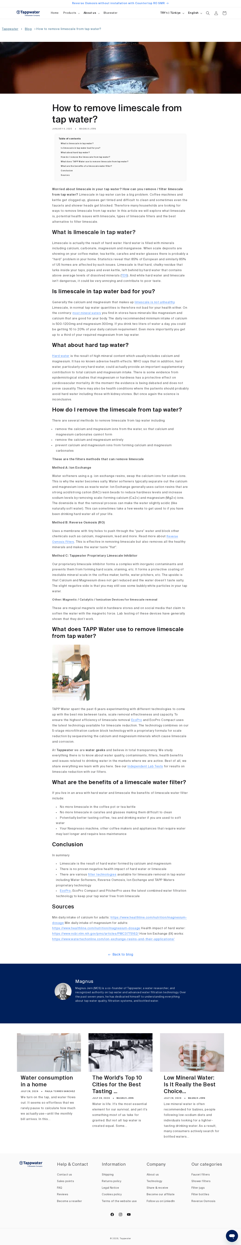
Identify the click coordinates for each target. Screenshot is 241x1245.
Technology (154, 1181)
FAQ (59, 1188)
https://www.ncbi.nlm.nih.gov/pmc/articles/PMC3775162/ (95, 933)
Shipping (108, 1174)
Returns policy (111, 1181)
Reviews (62, 1194)
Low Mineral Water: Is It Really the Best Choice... (190, 1084)
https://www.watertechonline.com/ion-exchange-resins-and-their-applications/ (113, 939)
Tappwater (10, 29)
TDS (124, 275)
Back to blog (122, 954)
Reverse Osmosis (203, 1201)
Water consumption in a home (47, 1081)
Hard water (60, 356)
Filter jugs (198, 1188)
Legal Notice (110, 1188)
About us (90, 13)
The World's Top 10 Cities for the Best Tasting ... (117, 1084)
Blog (28, 29)
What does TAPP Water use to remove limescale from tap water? (95, 162)
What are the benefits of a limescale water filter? (86, 166)
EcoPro (136, 720)
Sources (65, 175)
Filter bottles (200, 1194)
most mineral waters (86, 313)
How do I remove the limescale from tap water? (85, 157)
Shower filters (200, 1181)
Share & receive (157, 1188)
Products (69, 13)
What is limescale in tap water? (77, 144)
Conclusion (67, 171)
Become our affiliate (161, 1194)
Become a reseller (69, 1201)
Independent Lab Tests (145, 766)
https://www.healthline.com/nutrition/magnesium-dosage (96, 928)
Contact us (64, 1174)
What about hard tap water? (75, 153)
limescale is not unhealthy (154, 302)
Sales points (65, 1181)
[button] (71, 13)
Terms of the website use (119, 1201)
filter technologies (102, 874)
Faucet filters (200, 1174)
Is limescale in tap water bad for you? (81, 148)
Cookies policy (112, 1194)
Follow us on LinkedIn (161, 1201)
